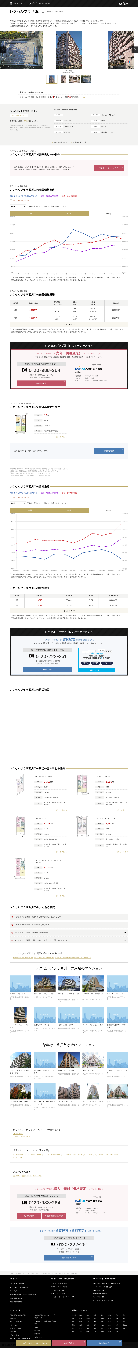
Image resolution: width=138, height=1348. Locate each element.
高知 (116, 1322)
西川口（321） (27, 1176)
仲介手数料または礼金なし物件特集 (103, 1300)
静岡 (95, 1325)
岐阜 (95, 1322)
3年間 (69, 213)
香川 (116, 1315)
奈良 (102, 1328)
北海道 (74, 1315)
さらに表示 (68, 324)
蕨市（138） (93, 1155)
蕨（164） (16, 1176)
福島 (80, 1315)
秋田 (73, 1328)
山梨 (95, 1315)
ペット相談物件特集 (98, 1297)
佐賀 (116, 1328)
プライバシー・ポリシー (17, 1283)
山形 (73, 1332)
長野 (95, 1318)
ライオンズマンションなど (59, 1290)
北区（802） (115, 1155)
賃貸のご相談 (109, 451)
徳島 (109, 1332)
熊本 (124, 1315)
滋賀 (102, 1315)
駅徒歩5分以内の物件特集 (100, 1293)
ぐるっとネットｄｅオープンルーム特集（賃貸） (107, 1283)
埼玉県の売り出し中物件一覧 (23, 958)
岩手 (73, 1322)
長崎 (116, 1332)
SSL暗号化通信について (17, 1298)
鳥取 (109, 1315)
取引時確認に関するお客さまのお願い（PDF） (23, 1294)
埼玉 (80, 1328)
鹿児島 (125, 1325)
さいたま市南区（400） (21, 1155)
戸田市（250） (104, 1155)
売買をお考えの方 (61, 142)
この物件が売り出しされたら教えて (33, 1343)
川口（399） (37, 1176)
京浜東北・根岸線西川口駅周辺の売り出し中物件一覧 (73, 958)
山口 (109, 1328)
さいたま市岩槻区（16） (56, 1155)
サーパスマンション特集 (58, 1293)
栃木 (80, 1322)
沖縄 (124, 1328)
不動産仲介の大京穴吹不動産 (18, 1315)
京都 (102, 1318)
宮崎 (124, 1322)
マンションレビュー (56, 277)
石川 (87, 1328)
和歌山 (103, 1332)
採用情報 (37, 1334)
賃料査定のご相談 (69, 1258)
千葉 (80, 1332)
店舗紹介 (37, 1327)
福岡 (116, 1325)
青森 (73, 1318)
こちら (82, 97)
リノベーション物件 (15, 1328)
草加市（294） (71, 1155)
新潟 (87, 1322)
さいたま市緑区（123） (39, 1155)
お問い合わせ (38, 1337)
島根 (109, 1318)
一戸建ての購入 (14, 1335)
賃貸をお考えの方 (80, 142)
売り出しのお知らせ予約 (108, 168)
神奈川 (88, 1318)
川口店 (78, 372)
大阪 (102, 1322)
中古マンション (14, 1325)
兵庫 (102, 1325)
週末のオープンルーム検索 (59, 1287)
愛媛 (116, 1318)
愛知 (95, 1328)
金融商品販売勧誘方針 (16, 1302)
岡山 (109, 1322)
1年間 (29, 213)
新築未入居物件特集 (98, 1290)
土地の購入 (13, 1332)
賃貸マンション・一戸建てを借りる (20, 1338)
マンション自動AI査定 (16, 1322)
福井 (87, 1332)
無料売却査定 (41, 383)
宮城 (73, 1325)
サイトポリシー (14, 1291)
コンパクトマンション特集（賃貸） (103, 1287)
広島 (109, 1325)
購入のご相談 (29, 1216)
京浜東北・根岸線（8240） (22, 1136)
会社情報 (37, 1330)
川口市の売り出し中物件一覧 (44, 958)
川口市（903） (18, 1134)
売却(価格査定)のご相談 (54, 1216)
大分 (124, 1318)
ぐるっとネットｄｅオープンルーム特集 (62, 1297)
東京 (87, 1315)
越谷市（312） (83, 1155)
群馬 (80, 1325)
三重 (95, 1332)
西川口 (26, 121)
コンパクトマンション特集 (59, 1283)
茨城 (80, 1318)
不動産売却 (13, 1318)
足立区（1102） (18, 1158)
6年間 (108, 214)
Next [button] (135, 49)
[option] (69, 52)
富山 (87, 1325)
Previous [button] (3, 49)
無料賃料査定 (47, 669)
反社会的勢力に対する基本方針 (19, 1287)
